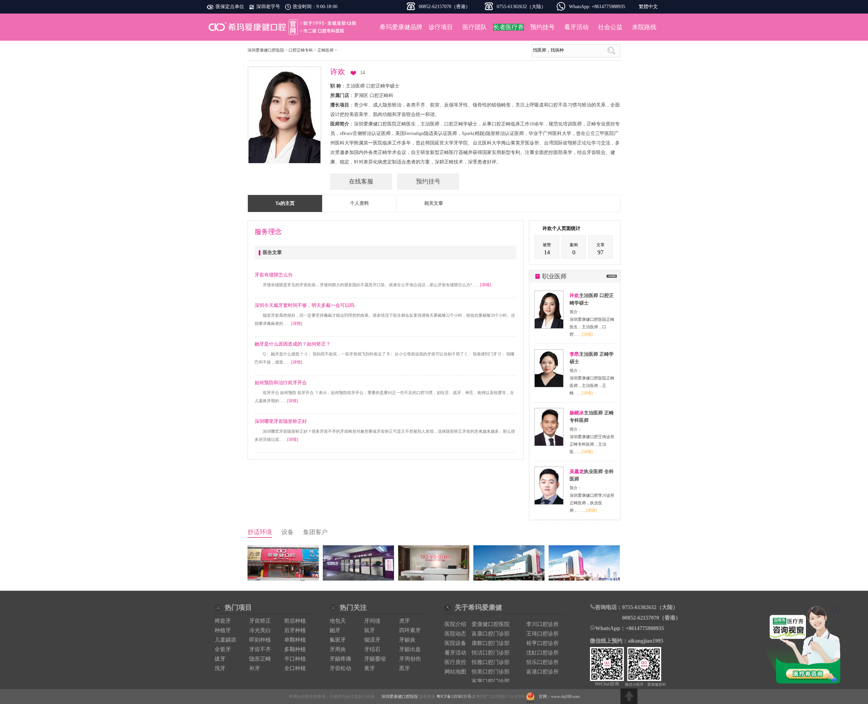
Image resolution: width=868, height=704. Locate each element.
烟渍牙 (372, 640)
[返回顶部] (628, 696)
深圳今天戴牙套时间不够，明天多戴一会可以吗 (304, 305)
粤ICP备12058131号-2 (455, 696)
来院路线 (644, 27)
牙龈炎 (407, 640)
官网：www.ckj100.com (559, 696)
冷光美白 (260, 630)
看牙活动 (576, 27)
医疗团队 (474, 27)
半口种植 (295, 659)
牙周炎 (338, 649)
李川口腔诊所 (542, 624)
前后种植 (295, 621)
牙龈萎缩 (375, 659)
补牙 (254, 668)
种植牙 (223, 630)
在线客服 (361, 181)
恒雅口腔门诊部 (491, 662)
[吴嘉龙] (549, 503)
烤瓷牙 (223, 621)
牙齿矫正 (260, 621)
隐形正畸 (260, 659)
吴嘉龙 (577, 471)
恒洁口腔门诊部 (491, 653)
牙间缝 (372, 621)
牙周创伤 (410, 659)
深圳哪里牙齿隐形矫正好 (281, 421)
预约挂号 (542, 27)
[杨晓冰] (549, 444)
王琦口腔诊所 (542, 634)
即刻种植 (260, 640)
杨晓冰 (577, 412)
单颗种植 (295, 640)
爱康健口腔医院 (491, 624)
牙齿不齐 (260, 649)
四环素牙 (410, 630)
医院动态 (455, 634)
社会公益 (610, 27)
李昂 (574, 354)
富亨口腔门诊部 (491, 681)
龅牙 (335, 630)
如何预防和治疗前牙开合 (281, 382)
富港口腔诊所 (542, 671)
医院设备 (455, 643)
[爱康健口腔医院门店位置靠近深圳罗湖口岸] (509, 579)
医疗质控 (455, 662)
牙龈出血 (410, 649)
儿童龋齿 (225, 640)
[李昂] (549, 385)
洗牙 (220, 668)
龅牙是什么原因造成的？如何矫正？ (293, 344)
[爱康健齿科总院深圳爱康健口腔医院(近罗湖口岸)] (584, 579)
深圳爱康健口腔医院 (283, 27)
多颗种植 (295, 649)
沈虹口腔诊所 (542, 653)
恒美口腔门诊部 (491, 671)
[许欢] (549, 327)
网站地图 (455, 671)
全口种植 (295, 668)
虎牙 (404, 621)
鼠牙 (369, 630)
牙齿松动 (340, 668)
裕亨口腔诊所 (542, 643)
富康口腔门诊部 (491, 634)
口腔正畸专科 (301, 50)
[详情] (485, 284)
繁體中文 (648, 6)
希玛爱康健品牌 (401, 27)
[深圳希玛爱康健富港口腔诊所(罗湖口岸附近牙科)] (283, 579)
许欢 (574, 295)
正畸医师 (325, 50)
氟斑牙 (338, 640)
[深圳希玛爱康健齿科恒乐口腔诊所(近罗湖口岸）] (358, 579)
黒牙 (404, 668)
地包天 (338, 621)
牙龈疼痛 (340, 659)
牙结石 (372, 649)
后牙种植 (295, 630)
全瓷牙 (223, 649)
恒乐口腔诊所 (542, 662)
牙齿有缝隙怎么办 (274, 274)
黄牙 (369, 668)
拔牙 (220, 659)
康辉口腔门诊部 (491, 643)
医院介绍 (455, 624)
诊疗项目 (441, 27)
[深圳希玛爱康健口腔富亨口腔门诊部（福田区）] (433, 579)
